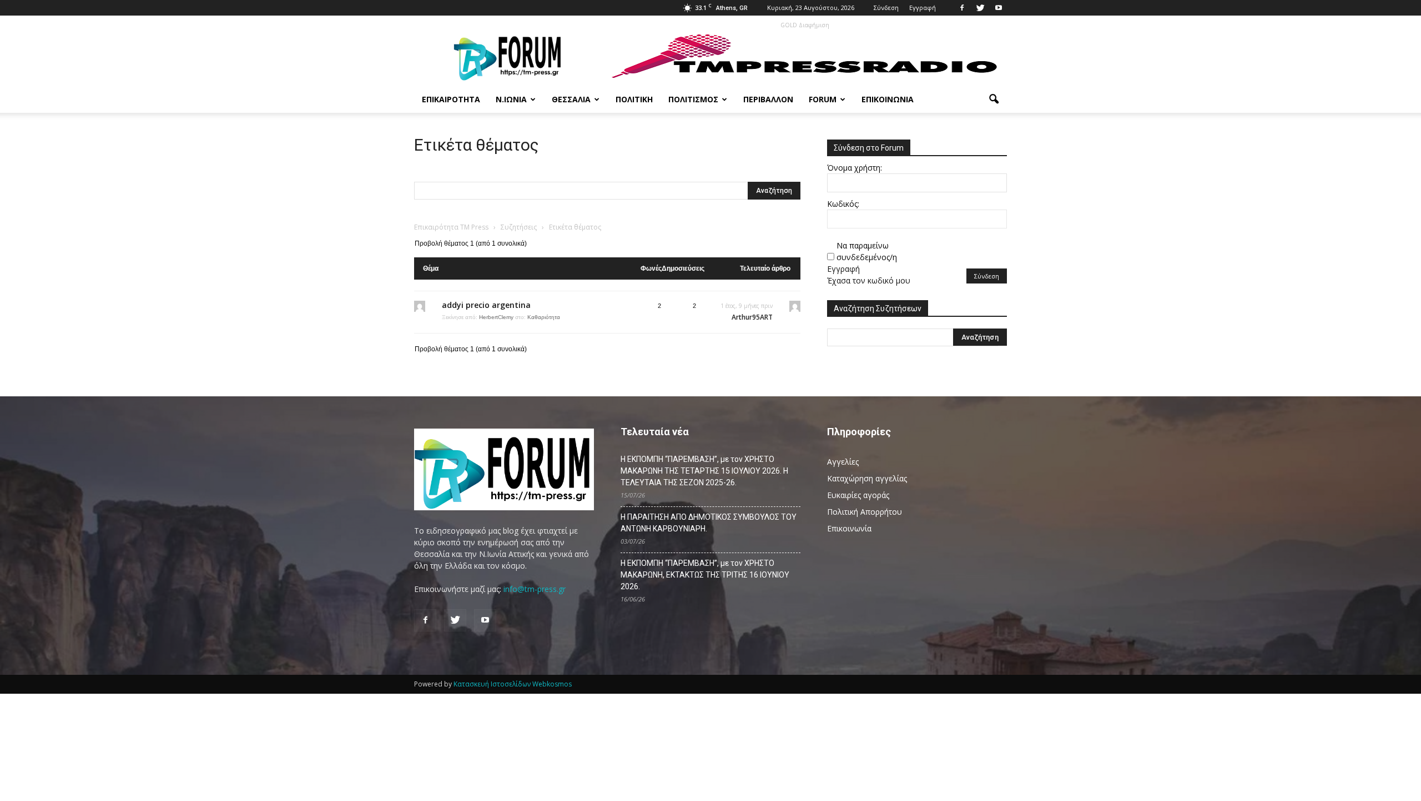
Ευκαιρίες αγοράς (858, 495)
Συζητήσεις (519, 227)
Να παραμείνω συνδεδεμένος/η (867, 251)
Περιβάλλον (768, 99)
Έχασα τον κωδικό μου (868, 280)
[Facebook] (962, 7)
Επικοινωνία (887, 99)
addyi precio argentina (486, 305)
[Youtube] (998, 7)
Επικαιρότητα (451, 99)
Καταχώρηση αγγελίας (867, 478)
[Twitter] (980, 7)
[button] (993, 99)
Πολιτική (634, 99)
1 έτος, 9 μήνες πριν (746, 305)
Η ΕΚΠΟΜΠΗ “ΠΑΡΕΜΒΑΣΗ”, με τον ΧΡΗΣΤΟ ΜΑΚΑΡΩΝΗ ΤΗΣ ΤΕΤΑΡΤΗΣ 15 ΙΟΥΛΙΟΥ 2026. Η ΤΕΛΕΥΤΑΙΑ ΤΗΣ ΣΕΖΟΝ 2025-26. (704, 471)
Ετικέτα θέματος (476, 145)
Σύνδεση (886, 7)
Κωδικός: (843, 203)
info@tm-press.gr (534, 589)
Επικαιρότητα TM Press (451, 227)
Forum (823, 99)
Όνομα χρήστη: (854, 167)
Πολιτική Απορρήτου (864, 511)
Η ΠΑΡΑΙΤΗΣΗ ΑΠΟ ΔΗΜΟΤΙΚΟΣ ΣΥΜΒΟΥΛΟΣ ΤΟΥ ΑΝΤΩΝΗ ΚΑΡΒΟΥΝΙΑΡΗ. (709, 523)
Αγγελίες (843, 461)
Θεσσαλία (571, 99)
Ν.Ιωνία (511, 99)
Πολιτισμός (693, 99)
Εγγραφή (922, 7)
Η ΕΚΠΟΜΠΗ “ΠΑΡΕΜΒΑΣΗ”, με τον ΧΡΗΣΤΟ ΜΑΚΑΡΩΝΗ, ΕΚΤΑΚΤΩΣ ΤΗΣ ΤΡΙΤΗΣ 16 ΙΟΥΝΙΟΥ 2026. (705, 575)
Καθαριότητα (543, 317)
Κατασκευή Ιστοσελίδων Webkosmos (512, 684)
